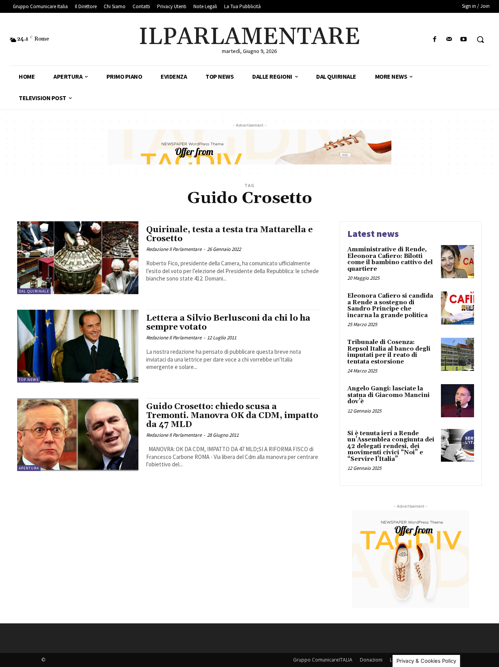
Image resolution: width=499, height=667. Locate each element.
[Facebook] (434, 39)
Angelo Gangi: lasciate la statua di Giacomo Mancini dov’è (388, 395)
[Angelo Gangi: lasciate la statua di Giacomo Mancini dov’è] (457, 400)
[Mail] (449, 39)
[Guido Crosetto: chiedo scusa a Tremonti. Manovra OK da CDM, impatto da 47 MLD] (77, 434)
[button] (480, 39)
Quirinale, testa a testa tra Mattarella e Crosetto (229, 234)
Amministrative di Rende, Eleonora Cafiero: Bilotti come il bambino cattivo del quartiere (390, 259)
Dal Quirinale (34, 291)
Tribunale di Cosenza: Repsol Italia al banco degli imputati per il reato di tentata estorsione (388, 352)
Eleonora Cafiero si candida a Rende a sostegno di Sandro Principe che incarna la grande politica (390, 305)
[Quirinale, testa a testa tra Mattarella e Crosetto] (77, 257)
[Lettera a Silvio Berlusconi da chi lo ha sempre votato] (77, 346)
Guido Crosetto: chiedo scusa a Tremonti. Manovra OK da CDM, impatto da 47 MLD (232, 416)
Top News (29, 379)
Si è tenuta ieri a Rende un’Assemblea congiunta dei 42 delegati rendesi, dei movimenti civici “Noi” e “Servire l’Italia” (390, 446)
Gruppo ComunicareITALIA (322, 659)
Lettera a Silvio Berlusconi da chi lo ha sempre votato (228, 322)
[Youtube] (463, 39)
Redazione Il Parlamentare (174, 249)
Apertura (29, 468)
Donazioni (371, 659)
